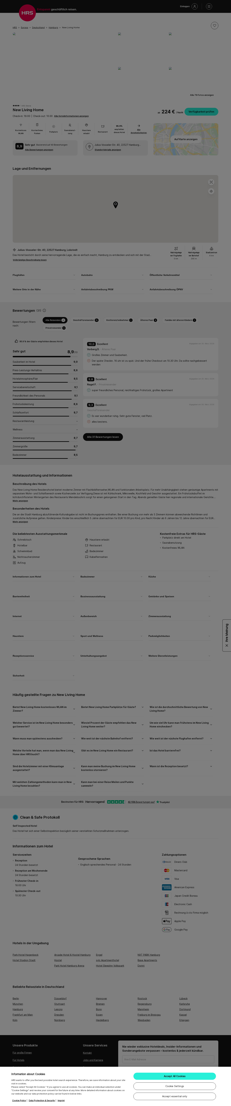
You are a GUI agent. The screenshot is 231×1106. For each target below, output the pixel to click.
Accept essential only (174, 1096)
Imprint (61, 1100)
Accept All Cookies (175, 1076)
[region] (115, 1086)
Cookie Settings (174, 1086)
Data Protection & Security (42, 1100)
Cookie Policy (19, 1100)
